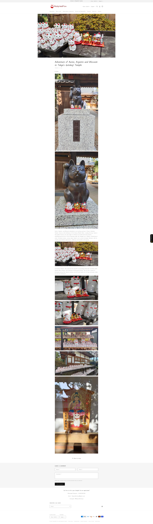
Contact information (84, 521)
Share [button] (57, 71)
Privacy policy (70, 521)
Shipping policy (76, 521)
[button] (97, 6)
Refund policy (97, 521)
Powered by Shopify (63, 521)
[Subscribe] (69, 506)
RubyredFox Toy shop (56, 521)
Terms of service (91, 521)
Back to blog (77, 458)
